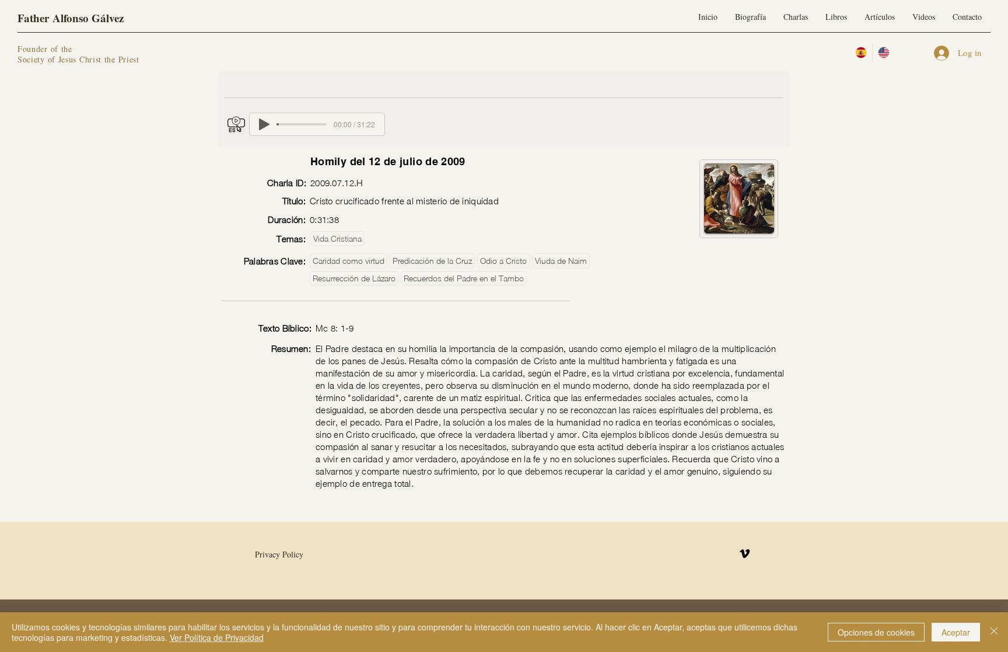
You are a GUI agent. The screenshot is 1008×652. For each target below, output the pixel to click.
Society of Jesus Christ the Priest (78, 59)
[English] (883, 52)
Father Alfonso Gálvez (71, 18)
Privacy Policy (279, 554)
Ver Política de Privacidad (217, 637)
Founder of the (47, 48)
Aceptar (956, 632)
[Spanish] (861, 52)
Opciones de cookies (876, 632)
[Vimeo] (744, 553)
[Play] (264, 124)
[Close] (994, 632)
